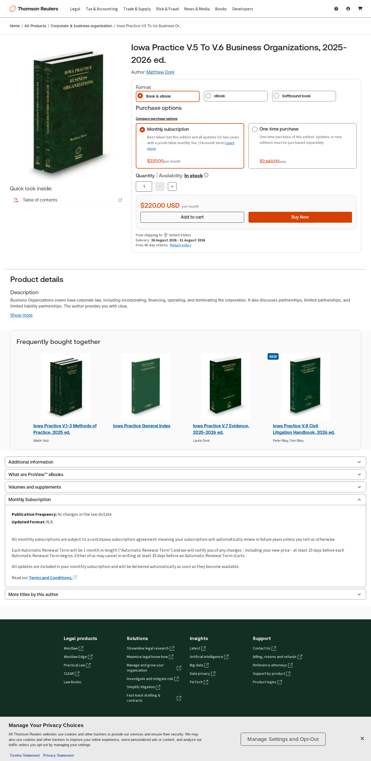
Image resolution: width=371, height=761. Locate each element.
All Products (35, 26)
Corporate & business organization (81, 26)
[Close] (362, 738)
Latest (195, 648)
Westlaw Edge (75, 656)
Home (15, 26)
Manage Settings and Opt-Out (283, 739)
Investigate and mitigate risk (150, 678)
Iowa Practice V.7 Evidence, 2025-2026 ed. (221, 429)
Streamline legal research (148, 648)
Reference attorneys (270, 665)
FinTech (196, 682)
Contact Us (262, 648)
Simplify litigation (141, 687)
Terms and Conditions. (51, 577)
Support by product (269, 673)
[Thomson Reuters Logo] (34, 8)
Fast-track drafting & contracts (143, 698)
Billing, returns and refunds (275, 656)
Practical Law (74, 665)
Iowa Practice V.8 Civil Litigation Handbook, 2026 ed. (304, 429)
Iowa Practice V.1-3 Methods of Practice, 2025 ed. (65, 429)
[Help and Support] (336, 8)
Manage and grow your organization (145, 668)
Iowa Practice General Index (142, 425)
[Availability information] (206, 175)
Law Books (72, 682)
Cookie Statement (25, 755)
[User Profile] (348, 8)
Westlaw (71, 648)
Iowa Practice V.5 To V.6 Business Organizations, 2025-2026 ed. (149, 26)
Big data (196, 665)
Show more (21, 315)
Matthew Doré (160, 72)
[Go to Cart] (360, 8)
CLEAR (69, 673)
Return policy (180, 245)
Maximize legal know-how (147, 656)
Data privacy (200, 673)
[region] (185, 739)
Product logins (264, 682)
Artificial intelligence (206, 656)
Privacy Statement (57, 755)
